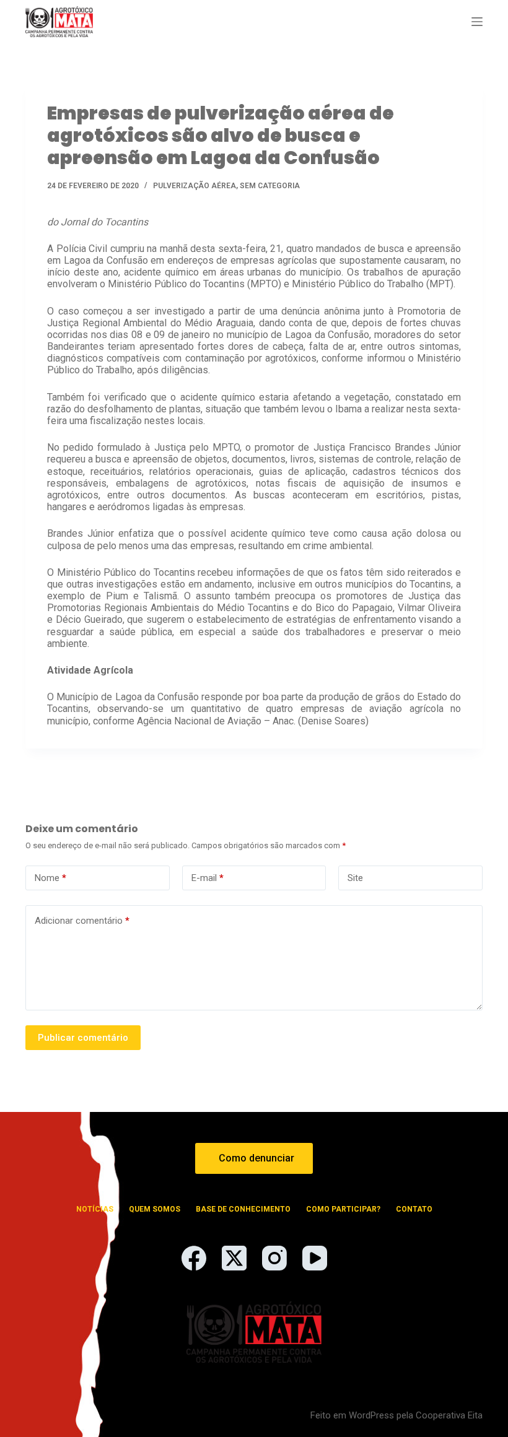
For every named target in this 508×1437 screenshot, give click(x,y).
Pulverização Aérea (194, 185)
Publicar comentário (83, 1037)
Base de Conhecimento (243, 1209)
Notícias (94, 1209)
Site (355, 877)
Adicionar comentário (82, 920)
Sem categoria (270, 185)
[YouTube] (314, 1258)
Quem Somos (154, 1209)
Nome (50, 877)
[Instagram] (274, 1258)
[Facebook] (194, 1258)
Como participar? (343, 1209)
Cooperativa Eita (449, 1415)
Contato (414, 1209)
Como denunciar (256, 1158)
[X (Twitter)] (234, 1258)
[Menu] (477, 21)
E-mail (207, 877)
